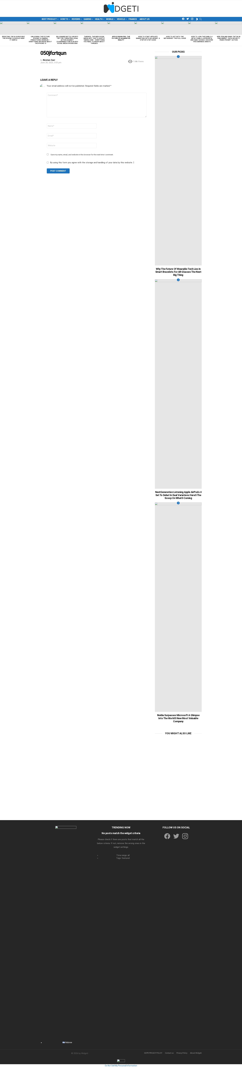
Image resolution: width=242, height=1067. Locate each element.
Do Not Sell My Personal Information (121, 1065)
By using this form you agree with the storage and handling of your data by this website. (92, 162)
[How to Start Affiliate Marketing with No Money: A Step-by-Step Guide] (147, 28)
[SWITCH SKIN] (197, 19)
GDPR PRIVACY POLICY (153, 1053)
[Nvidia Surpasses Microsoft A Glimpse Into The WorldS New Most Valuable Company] (178, 607)
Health (99, 19)
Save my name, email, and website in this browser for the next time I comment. (82, 155)
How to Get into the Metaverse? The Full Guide (175, 37)
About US (144, 19)
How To (64, 19)
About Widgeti (196, 1053)
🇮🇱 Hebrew (67, 1042)
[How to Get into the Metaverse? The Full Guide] (174, 28)
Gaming (87, 19)
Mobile (109, 19)
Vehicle (121, 19)
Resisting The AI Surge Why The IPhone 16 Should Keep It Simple (13, 38)
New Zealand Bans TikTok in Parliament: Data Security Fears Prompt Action (228, 38)
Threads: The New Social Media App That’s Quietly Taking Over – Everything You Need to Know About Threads (94, 40)
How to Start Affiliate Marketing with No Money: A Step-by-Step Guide (148, 38)
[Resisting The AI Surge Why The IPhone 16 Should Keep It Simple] (13, 28)
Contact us (169, 1053)
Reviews (76, 19)
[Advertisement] (178, 755)
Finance (133, 19)
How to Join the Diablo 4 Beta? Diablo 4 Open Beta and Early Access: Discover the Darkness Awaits (201, 39)
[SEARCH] (200, 19)
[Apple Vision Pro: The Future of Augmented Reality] (121, 28)
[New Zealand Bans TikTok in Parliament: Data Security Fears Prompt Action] (228, 28)
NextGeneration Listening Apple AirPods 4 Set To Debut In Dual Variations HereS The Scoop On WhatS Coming (178, 495)
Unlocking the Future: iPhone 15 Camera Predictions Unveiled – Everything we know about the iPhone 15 (40, 40)
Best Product (49, 19)
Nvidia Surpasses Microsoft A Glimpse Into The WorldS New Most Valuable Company (178, 718)
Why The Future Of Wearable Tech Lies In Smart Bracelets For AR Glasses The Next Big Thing (178, 271)
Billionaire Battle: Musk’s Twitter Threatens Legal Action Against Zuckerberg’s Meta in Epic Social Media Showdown (67, 40)
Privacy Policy (181, 1053)
